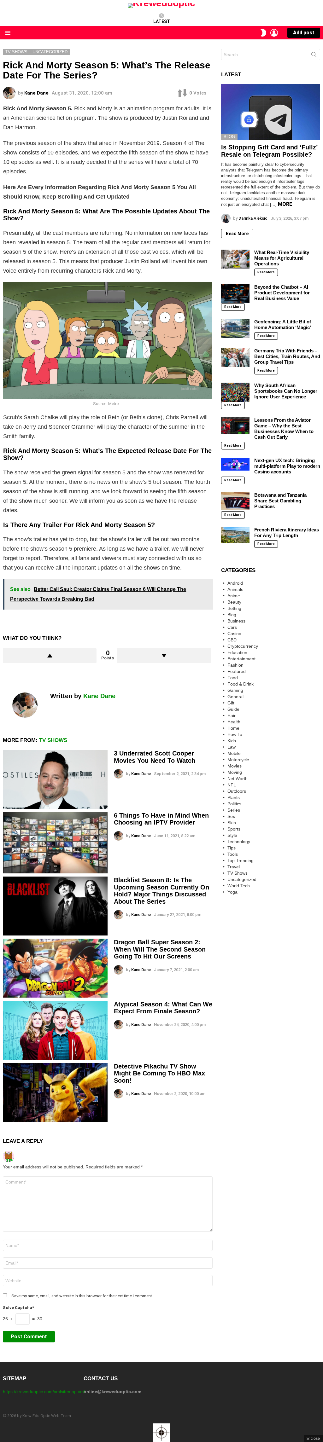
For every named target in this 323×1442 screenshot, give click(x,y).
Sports (233, 828)
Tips (231, 847)
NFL (231, 784)
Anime (233, 595)
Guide (233, 709)
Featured (236, 671)
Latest (161, 21)
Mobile (234, 753)
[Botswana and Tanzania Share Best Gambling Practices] (235, 501)
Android (235, 583)
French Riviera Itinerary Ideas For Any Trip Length (286, 532)
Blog (229, 136)
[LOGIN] (274, 32)
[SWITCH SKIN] (263, 32)
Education (237, 652)
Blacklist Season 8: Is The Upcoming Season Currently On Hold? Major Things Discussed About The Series (161, 891)
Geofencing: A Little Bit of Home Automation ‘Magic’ (282, 324)
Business (236, 620)
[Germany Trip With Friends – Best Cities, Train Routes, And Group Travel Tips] (235, 357)
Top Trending (240, 860)
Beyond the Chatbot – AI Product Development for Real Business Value (282, 292)
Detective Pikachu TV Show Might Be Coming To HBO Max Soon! (159, 1073)
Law (231, 747)
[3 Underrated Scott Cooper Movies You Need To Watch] (55, 779)
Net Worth (237, 778)
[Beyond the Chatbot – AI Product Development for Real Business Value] (235, 293)
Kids (231, 740)
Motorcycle (238, 759)
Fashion (235, 665)
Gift (230, 702)
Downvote (164, 655)
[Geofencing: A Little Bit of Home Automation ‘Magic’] (235, 328)
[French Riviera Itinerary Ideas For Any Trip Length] (235, 535)
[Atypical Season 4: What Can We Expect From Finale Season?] (55, 1030)
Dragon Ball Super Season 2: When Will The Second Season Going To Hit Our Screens (160, 949)
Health (233, 721)
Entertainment (241, 658)
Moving (234, 772)
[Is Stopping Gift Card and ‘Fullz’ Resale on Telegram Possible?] (270, 112)
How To (234, 734)
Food (232, 677)
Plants (233, 797)
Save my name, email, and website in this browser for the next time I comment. (82, 1296)
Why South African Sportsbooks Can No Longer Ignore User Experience (285, 391)
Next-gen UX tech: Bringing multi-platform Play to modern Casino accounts (287, 466)
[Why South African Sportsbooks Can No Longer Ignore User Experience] (235, 392)
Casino (234, 633)
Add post (303, 33)
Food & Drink (240, 683)
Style (232, 835)
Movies (234, 765)
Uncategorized (241, 879)
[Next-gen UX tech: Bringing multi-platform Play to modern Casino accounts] (235, 464)
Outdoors (236, 791)
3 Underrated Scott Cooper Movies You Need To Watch (154, 757)
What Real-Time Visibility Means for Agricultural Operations (281, 258)
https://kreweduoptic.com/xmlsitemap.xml (44, 1391)
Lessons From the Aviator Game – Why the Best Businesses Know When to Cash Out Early (284, 428)
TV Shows (53, 740)
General (235, 696)
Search (314, 56)
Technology (238, 841)
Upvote (50, 655)
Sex (231, 816)
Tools (232, 854)
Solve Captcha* (18, 1307)
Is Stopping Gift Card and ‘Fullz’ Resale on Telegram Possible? (269, 151)
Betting (234, 608)
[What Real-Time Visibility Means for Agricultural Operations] (235, 259)
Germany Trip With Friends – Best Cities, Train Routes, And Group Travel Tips (287, 356)
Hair (231, 715)
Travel (233, 866)
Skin (231, 822)
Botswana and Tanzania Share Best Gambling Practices (280, 500)
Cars (232, 627)
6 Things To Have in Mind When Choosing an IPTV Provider (161, 819)
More (285, 204)
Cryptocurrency (242, 646)
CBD (232, 639)
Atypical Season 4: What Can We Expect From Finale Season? (163, 1008)
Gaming (235, 690)
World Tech (238, 885)
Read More (237, 233)
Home (233, 728)
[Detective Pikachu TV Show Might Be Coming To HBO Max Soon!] (55, 1092)
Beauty (234, 602)
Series (233, 810)
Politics (234, 803)
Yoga (232, 892)
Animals (235, 589)
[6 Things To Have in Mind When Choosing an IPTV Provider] (55, 842)
